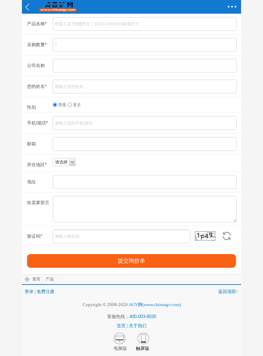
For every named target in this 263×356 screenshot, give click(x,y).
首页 (36, 279)
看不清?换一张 (226, 236)
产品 (50, 279)
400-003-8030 (142, 316)
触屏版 (142, 348)
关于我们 (138, 325)
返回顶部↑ (228, 291)
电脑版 (120, 348)
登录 (29, 291)
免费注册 (45, 291)
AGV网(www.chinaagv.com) (155, 304)
